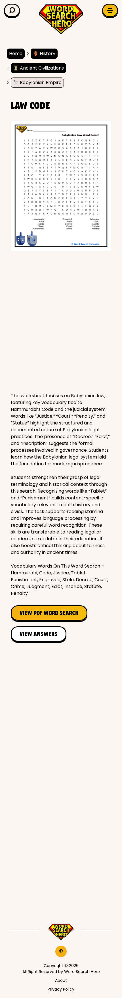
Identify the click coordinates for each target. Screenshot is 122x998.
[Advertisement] (61, 322)
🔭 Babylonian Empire (37, 82)
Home (15, 53)
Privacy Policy (61, 989)
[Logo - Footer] (61, 932)
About (61, 980)
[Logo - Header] (61, 19)
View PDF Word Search (49, 613)
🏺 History (44, 53)
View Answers (39, 634)
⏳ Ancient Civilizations (38, 68)
